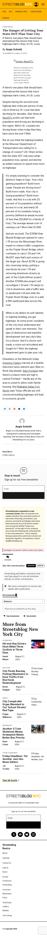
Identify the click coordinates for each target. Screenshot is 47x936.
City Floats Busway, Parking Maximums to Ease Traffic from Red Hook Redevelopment (15, 677)
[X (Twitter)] (13, 834)
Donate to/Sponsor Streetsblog (7, 881)
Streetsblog (8, 27)
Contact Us (7, 863)
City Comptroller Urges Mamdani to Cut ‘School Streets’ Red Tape (14, 706)
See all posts (10, 780)
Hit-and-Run (7, 640)
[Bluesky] (26, 834)
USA (4, 12)
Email (6, 489)
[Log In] (36, 4)
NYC (10, 12)
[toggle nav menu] (42, 4)
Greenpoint (7, 725)
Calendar (6, 858)
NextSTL (7, 117)
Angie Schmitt (14, 49)
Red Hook (6, 668)
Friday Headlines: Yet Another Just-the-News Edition (15, 759)
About (5, 853)
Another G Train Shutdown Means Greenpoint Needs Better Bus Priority (14, 733)
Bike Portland (30, 370)
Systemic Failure (12, 362)
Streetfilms (36, 12)
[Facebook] (20, 834)
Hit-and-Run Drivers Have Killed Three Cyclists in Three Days (14, 648)
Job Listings (7, 915)
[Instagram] (33, 834)
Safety (5, 698)
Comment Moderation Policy (7, 894)
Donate (6, 18)
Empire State (21, 12)
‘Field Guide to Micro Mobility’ (7, 906)
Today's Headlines (10, 753)
